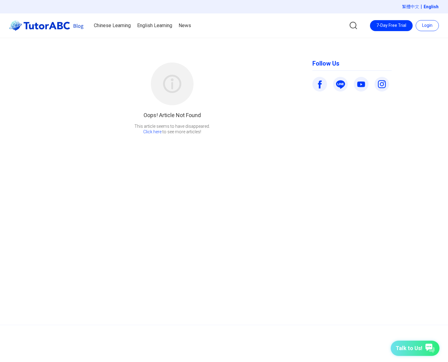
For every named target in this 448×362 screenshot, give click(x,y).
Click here (152, 131)
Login (427, 25)
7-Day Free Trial (391, 25)
